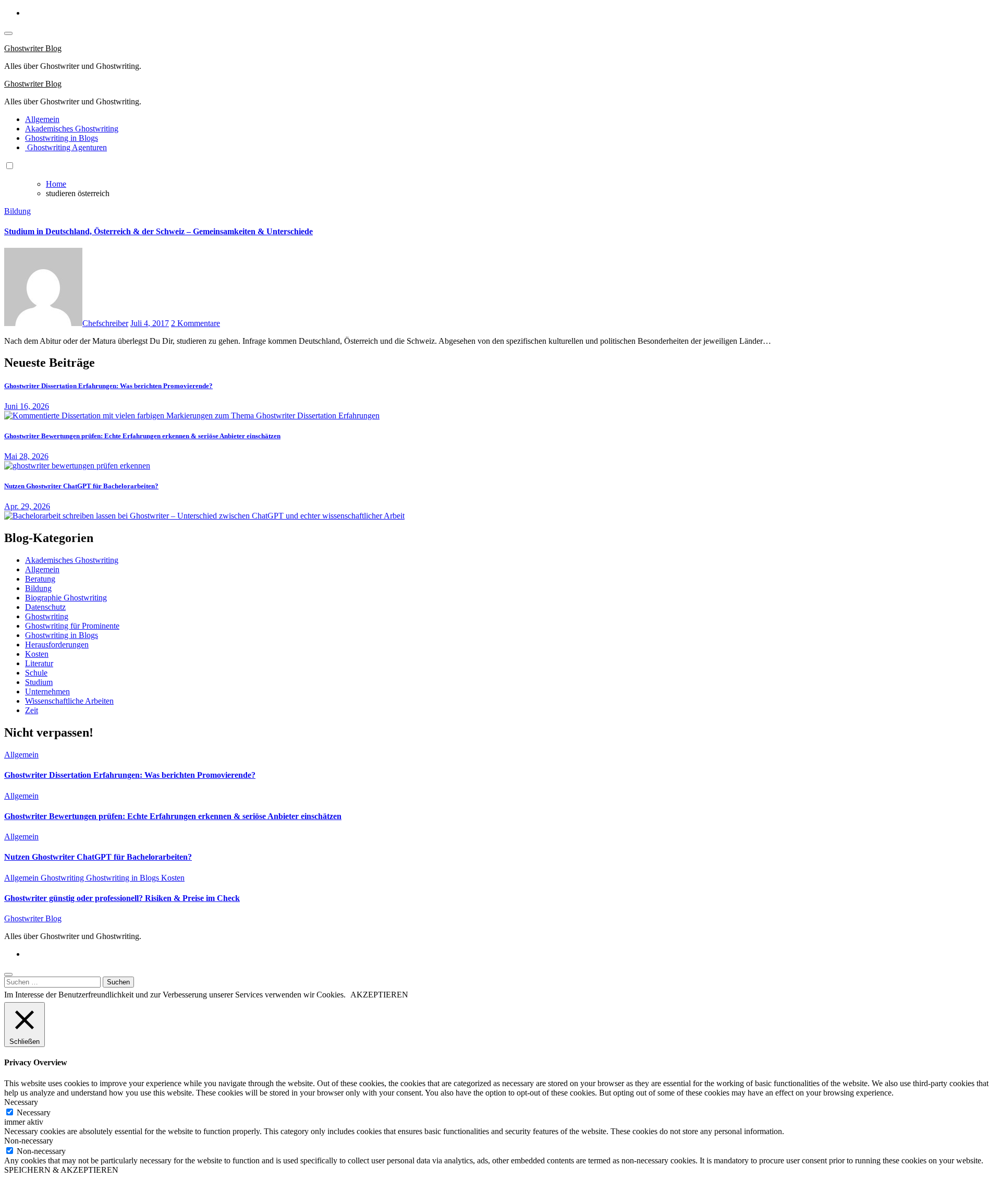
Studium (39, 682)
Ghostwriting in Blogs (61, 138)
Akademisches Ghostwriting (71, 128)
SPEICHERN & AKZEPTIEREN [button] (61, 1169)
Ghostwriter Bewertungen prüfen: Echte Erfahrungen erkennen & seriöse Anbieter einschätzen (142, 436)
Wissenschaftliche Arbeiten (69, 700)
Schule (36, 672)
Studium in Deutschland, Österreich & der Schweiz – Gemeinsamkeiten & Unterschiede (158, 231)
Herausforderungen (57, 644)
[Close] (8, 974)
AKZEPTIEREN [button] (379, 994)
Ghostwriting (46, 616)
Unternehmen (47, 691)
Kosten (36, 653)
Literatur (39, 663)
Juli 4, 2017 (149, 323)
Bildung (17, 211)
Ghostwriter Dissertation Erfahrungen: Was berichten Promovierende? (108, 386)
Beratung (40, 578)
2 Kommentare (195, 323)
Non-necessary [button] (28, 1140)
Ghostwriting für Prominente (72, 625)
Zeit (31, 710)
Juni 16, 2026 (26, 406)
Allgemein (42, 119)
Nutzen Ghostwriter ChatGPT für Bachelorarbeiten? (81, 486)
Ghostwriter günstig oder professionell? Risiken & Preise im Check (122, 898)
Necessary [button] (21, 1102)
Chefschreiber (105, 323)
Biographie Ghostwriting (66, 597)
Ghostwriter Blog (33, 48)
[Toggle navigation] (8, 33)
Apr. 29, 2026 (27, 506)
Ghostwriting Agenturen (66, 147)
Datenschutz (45, 607)
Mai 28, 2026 (26, 456)
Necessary (34, 1112)
